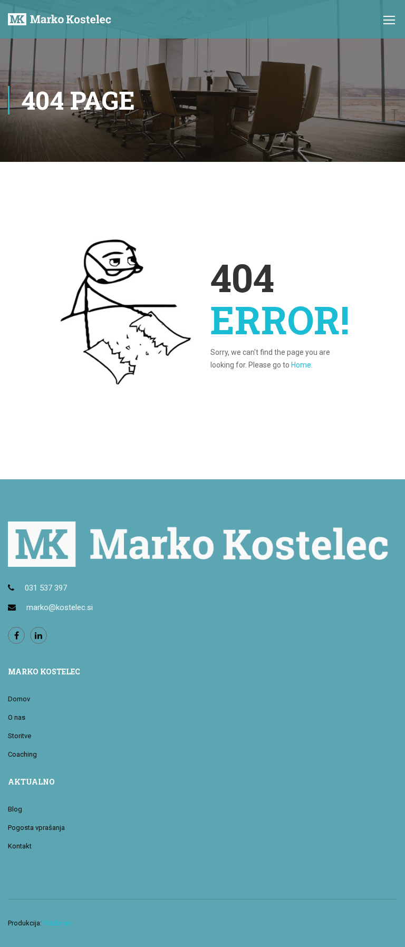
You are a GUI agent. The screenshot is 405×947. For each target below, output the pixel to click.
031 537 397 (46, 588)
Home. (302, 365)
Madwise (57, 923)
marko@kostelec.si (59, 607)
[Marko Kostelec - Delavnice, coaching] (60, 24)
